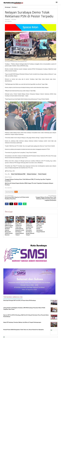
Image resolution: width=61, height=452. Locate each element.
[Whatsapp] (24, 204)
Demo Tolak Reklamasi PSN (18, 174)
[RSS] (16, 192)
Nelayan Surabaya (31, 174)
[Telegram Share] (20, 204)
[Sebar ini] (7, 204)
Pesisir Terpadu (42, 174)
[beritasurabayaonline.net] (13, 2)
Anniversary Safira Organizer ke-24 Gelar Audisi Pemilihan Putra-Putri (17, 197)
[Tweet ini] (11, 204)
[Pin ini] (16, 204)
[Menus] (57, 2)
